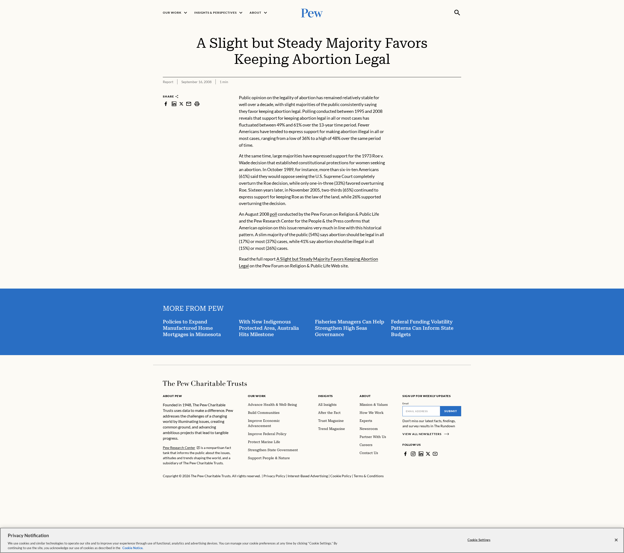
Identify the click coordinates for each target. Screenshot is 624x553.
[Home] (205, 383)
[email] (189, 104)
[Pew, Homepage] (312, 13)
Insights (325, 396)
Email (405, 403)
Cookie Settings (479, 540)
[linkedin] (174, 104)
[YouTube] (435, 454)
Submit (450, 411)
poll (273, 214)
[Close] (616, 540)
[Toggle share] (458, 91)
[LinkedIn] (421, 454)
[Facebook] (405, 454)
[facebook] (166, 104)
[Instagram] (413, 454)
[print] (197, 104)
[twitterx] (181, 104)
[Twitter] (428, 454)
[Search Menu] (457, 13)
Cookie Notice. (132, 548)
